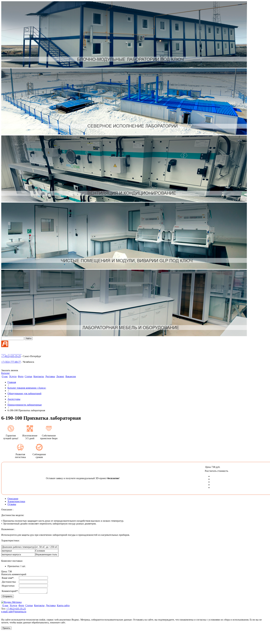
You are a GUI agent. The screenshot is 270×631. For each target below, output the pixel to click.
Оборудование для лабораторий (24, 393)
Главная (12, 382)
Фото (20, 376)
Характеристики (16, 501)
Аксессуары (14, 399)
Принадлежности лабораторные (25, 404)
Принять (6, 628)
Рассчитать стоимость (216, 471)
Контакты (38, 376)
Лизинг (60, 376)
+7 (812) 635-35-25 (11, 356)
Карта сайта (63, 605)
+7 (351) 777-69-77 (11, 362)
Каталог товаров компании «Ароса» (27, 388)
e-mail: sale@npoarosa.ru (13, 611)
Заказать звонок (9, 370)
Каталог (5, 373)
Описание (13, 498)
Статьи (28, 376)
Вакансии (70, 376)
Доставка (50, 376)
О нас (5, 376)
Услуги (13, 376)
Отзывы (12, 504)
